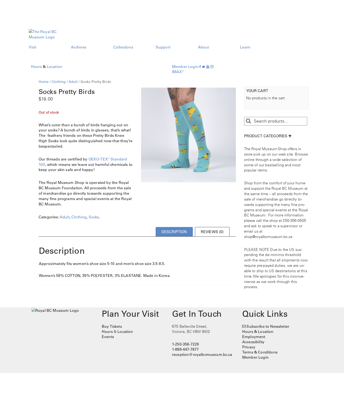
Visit (33, 47)
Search (248, 121)
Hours (36, 66)
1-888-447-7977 (185, 349)
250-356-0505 (294, 220)
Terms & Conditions (260, 352)
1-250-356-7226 (185, 344)
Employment (253, 336)
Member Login (185, 66)
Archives (78, 47)
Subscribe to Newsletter (267, 326)
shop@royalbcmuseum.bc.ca (268, 236)
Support (163, 47)
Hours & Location (258, 331)
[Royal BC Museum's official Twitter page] (203, 66)
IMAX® (178, 71)
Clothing (58, 81)
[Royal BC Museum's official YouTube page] (207, 66)
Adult (73, 81)
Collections (123, 47)
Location (54, 66)
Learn (245, 47)
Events (108, 336)
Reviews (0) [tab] (212, 231)
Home (44, 81)
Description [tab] (174, 231)
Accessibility (253, 341)
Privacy (248, 347)
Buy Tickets (112, 326)
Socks (94, 217)
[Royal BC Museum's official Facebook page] (200, 66)
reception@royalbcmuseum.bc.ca (202, 354)
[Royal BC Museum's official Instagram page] (212, 66)
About (203, 47)
